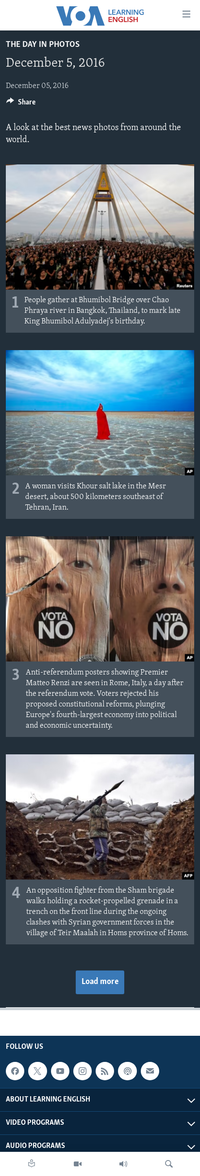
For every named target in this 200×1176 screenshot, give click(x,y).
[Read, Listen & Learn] (32, 1164)
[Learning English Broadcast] (123, 1164)
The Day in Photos (43, 45)
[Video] (77, 1164)
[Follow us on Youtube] (60, 1071)
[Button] (20, 104)
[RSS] (105, 1071)
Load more (100, 982)
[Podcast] (127, 1071)
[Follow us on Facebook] (15, 1071)
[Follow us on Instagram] (82, 1071)
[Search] (168, 1164)
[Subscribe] (150, 1071)
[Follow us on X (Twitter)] (37, 1071)
